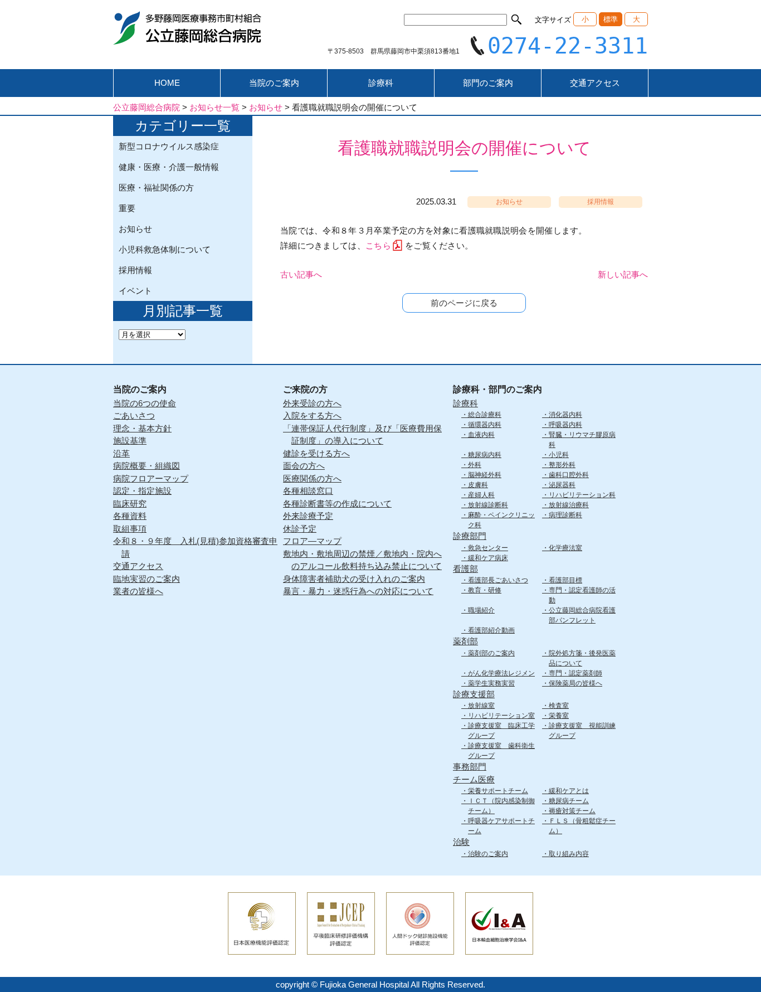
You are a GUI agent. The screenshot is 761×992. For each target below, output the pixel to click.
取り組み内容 (569, 854)
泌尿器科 (562, 485)
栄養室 (559, 715)
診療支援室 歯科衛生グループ (501, 751)
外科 (474, 465)
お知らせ (135, 229)
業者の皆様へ (138, 591)
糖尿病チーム (569, 801)
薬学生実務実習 (491, 683)
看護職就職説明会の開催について (464, 148)
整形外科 (562, 465)
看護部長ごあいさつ (498, 580)
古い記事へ (301, 274)
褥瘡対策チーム (572, 811)
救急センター (488, 548)
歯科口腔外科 (569, 475)
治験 (461, 842)
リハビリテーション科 (582, 495)
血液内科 (481, 435)
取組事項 (130, 528)
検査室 (559, 705)
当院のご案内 (274, 82)
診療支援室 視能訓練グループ (582, 731)
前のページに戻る (464, 303)
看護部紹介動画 (491, 630)
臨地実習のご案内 (146, 578)
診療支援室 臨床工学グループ (501, 731)
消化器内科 (565, 415)
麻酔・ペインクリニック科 (501, 520)
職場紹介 (481, 610)
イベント (135, 290)
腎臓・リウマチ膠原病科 (582, 440)
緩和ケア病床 (488, 558)
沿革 (121, 453)
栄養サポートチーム (498, 791)
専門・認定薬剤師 (575, 673)
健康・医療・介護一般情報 (169, 167)
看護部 (465, 568)
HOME (167, 82)
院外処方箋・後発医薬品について (582, 658)
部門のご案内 (488, 82)
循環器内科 (484, 425)
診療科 (380, 82)
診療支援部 (474, 694)
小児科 (559, 455)
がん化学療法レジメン (501, 673)
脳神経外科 (484, 475)
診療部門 (469, 536)
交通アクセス (595, 82)
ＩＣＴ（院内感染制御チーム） (501, 806)
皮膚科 (478, 485)
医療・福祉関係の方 (156, 187)
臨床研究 (130, 503)
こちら (378, 245)
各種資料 (130, 516)
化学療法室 (565, 548)
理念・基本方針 (142, 428)
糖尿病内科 (484, 455)
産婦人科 (481, 495)
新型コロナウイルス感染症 (169, 146)
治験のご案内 (488, 854)
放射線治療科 (569, 505)
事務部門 (469, 766)
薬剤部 (465, 641)
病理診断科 (565, 515)
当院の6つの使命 (144, 403)
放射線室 (481, 705)
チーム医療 (474, 779)
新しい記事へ (623, 274)
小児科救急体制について (165, 249)
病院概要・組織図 (146, 465)
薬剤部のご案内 (491, 653)
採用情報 (135, 270)
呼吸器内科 (565, 425)
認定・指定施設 (142, 490)
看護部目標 (565, 580)
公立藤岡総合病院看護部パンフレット (582, 615)
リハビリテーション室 (501, 715)
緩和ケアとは (569, 791)
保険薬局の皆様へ (575, 683)
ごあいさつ (134, 415)
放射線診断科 (488, 505)
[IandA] (499, 947)
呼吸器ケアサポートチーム (501, 826)
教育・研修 (484, 590)
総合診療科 (484, 415)
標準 (610, 19)
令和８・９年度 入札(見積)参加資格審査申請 (195, 547)
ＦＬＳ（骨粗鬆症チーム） (582, 826)
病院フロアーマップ (150, 478)
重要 (127, 208)
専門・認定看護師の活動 (582, 595)
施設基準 (130, 440)
